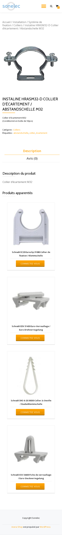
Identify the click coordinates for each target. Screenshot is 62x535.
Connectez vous (30, 263)
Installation (19, 22)
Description (32, 151)
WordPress (45, 526)
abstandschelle (21, 132)
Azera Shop (17, 526)
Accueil (6, 22)
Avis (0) (32, 158)
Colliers (18, 25)
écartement (41, 132)
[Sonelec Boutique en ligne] (11, 6)
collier (32, 132)
